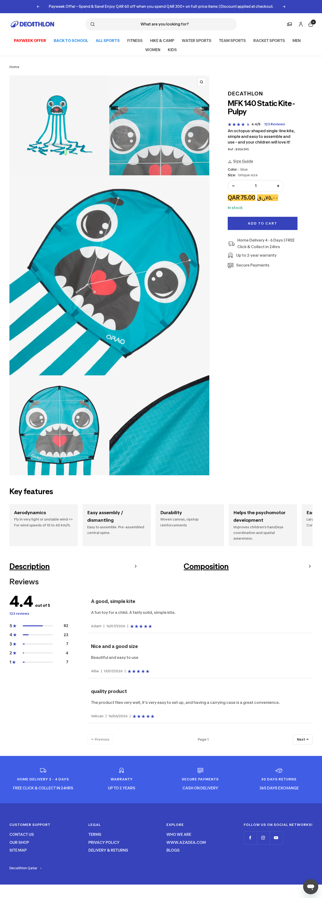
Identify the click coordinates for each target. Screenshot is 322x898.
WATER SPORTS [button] (196, 40)
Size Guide (243, 161)
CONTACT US (21, 834)
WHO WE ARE (178, 834)
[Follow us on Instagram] (263, 837)
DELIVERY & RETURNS (108, 850)
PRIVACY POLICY (104, 842)
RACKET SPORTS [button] (269, 40)
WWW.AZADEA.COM (186, 842)
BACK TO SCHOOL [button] (71, 40)
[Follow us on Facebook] (250, 837)
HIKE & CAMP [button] (162, 40)
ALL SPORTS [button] (108, 40)
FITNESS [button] (135, 40)
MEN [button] (297, 40)
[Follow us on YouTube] (276, 837)
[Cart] (310, 23)
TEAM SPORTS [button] (232, 40)
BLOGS (173, 850)
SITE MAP (18, 850)
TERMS (94, 834)
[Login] (300, 23)
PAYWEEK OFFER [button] (30, 40)
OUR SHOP (19, 842)
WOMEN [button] (152, 49)
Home (14, 67)
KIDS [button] (172, 49)
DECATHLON (245, 93)
